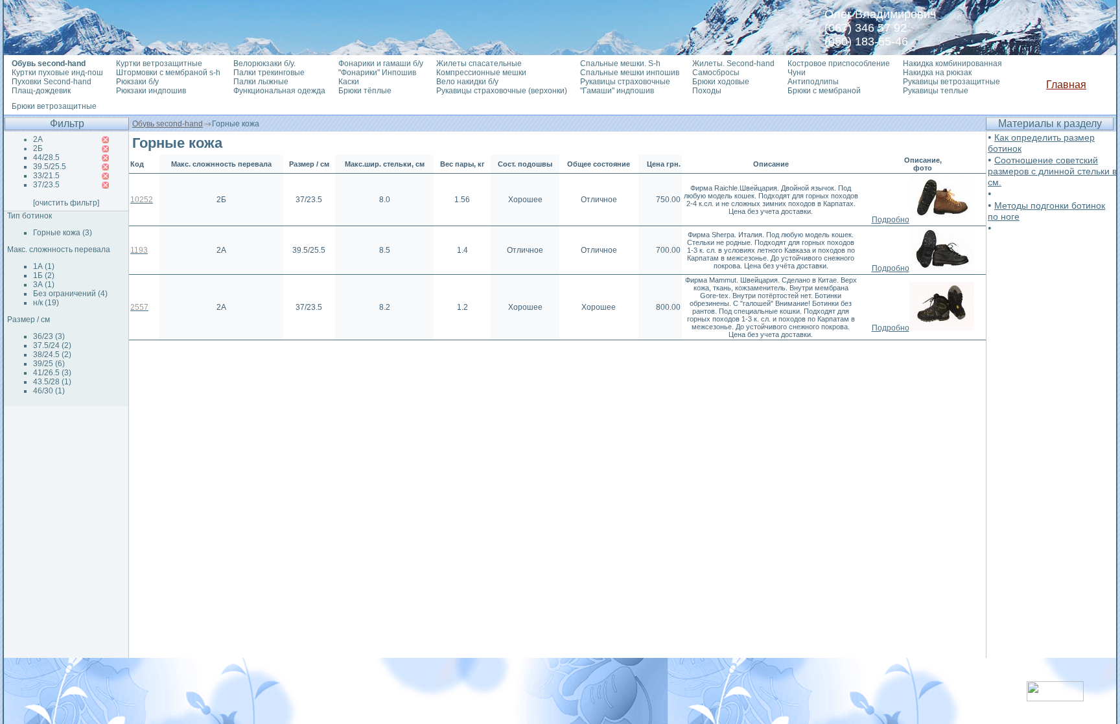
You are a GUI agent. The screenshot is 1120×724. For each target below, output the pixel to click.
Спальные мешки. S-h (620, 63)
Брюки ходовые (720, 81)
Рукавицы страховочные (625, 81)
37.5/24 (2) (52, 345)
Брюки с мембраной (824, 90)
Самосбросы (716, 72)
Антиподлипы (813, 81)
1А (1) (43, 266)
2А (38, 139)
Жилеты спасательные (479, 63)
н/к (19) (46, 302)
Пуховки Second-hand (51, 81)
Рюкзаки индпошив (151, 90)
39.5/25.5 (49, 166)
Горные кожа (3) (62, 232)
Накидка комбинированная (952, 63)
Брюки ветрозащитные (54, 106)
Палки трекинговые (269, 72)
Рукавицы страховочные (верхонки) (501, 90)
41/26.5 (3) (52, 372)
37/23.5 (46, 184)
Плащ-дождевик (41, 90)
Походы (706, 90)
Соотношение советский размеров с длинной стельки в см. (1052, 171)
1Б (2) (43, 275)
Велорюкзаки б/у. (264, 63)
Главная (1066, 84)
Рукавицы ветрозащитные (951, 81)
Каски (348, 81)
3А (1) (43, 284)
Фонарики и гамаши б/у (380, 63)
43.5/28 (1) (52, 381)
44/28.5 (46, 157)
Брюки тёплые (364, 90)
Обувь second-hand (167, 123)
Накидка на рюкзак (937, 72)
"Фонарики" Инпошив (377, 72)
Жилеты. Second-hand (733, 63)
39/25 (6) (49, 363)
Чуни (797, 72)
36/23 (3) (49, 336)
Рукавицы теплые (935, 90)
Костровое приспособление (839, 63)
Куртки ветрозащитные (159, 63)
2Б (38, 148)
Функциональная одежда (279, 90)
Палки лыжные (260, 81)
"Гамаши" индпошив (617, 90)
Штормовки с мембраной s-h (168, 72)
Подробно (890, 219)
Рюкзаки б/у (137, 81)
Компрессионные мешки (481, 72)
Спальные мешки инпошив (629, 72)
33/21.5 (46, 175)
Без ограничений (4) (70, 293)
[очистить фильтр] (66, 202)
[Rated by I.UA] (1055, 697)
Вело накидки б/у (467, 81)
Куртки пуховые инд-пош (57, 72)
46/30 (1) (49, 390)
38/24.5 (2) (52, 354)
